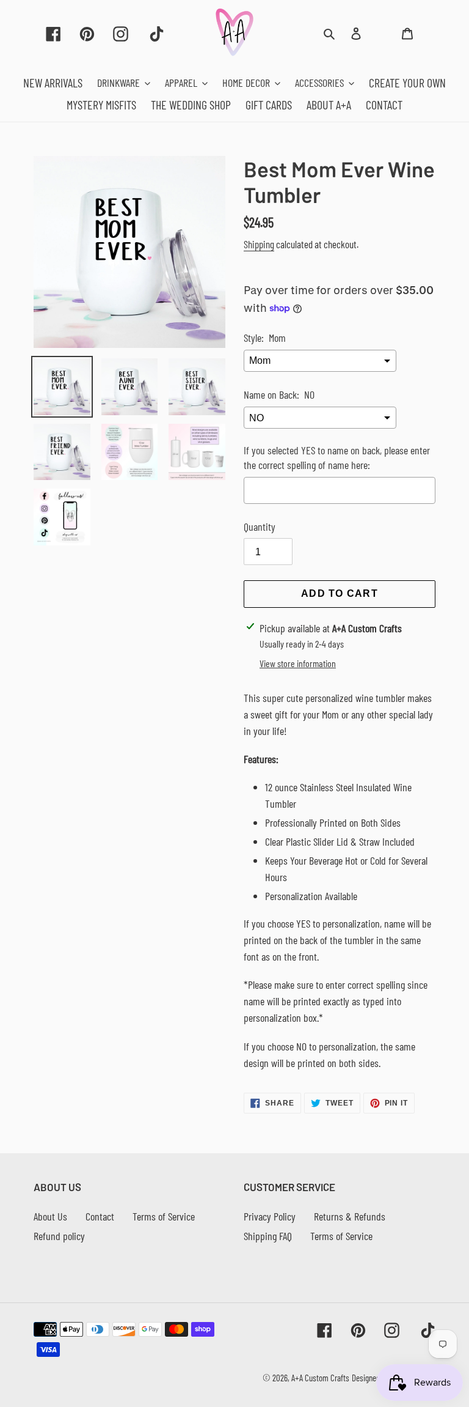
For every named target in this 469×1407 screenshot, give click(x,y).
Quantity (259, 526)
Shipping (259, 244)
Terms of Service (164, 1216)
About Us (50, 1216)
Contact (99, 1216)
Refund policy (59, 1236)
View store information (298, 663)
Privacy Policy (270, 1216)
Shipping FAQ (268, 1236)
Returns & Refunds (349, 1216)
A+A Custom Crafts (320, 1377)
